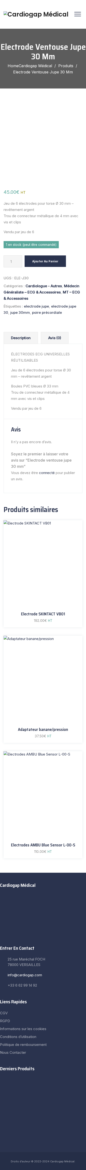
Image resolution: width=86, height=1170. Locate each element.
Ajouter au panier (45, 261)
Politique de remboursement (23, 1044)
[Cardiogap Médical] (36, 14)
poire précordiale (47, 312)
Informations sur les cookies (23, 1029)
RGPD (5, 1021)
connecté (47, 472)
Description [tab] (21, 338)
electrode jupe (36, 306)
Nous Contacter (13, 1052)
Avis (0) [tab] (54, 338)
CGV (4, 1013)
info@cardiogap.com (25, 975)
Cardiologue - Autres (44, 286)
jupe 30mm (20, 312)
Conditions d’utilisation (18, 1036)
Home (30, 65)
